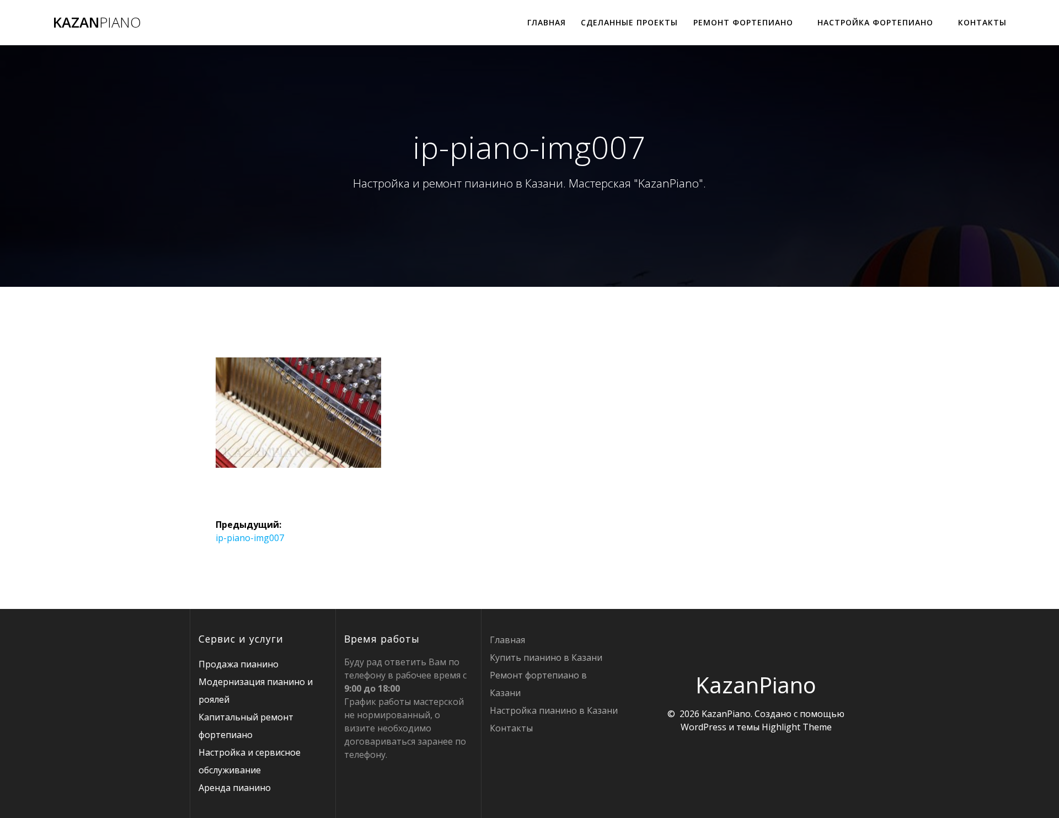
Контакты (982, 22)
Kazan (97, 22)
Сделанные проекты (629, 22)
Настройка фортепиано (875, 22)
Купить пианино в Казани (546, 657)
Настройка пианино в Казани (554, 710)
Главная (546, 22)
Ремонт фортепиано (743, 22)
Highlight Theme (797, 727)
